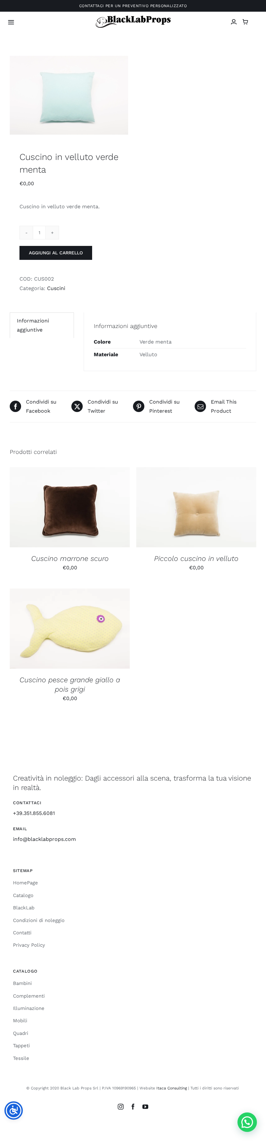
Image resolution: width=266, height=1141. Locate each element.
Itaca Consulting (171, 1088)
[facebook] (133, 1107)
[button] (247, 1122)
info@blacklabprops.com (44, 839)
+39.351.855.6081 (34, 813)
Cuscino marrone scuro (70, 558)
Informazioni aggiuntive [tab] (33, 325)
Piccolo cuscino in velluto (196, 558)
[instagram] (121, 1107)
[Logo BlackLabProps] (133, 17)
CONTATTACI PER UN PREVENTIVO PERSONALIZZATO (133, 6)
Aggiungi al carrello (56, 252)
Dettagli (104, 508)
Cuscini (56, 288)
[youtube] (145, 1107)
